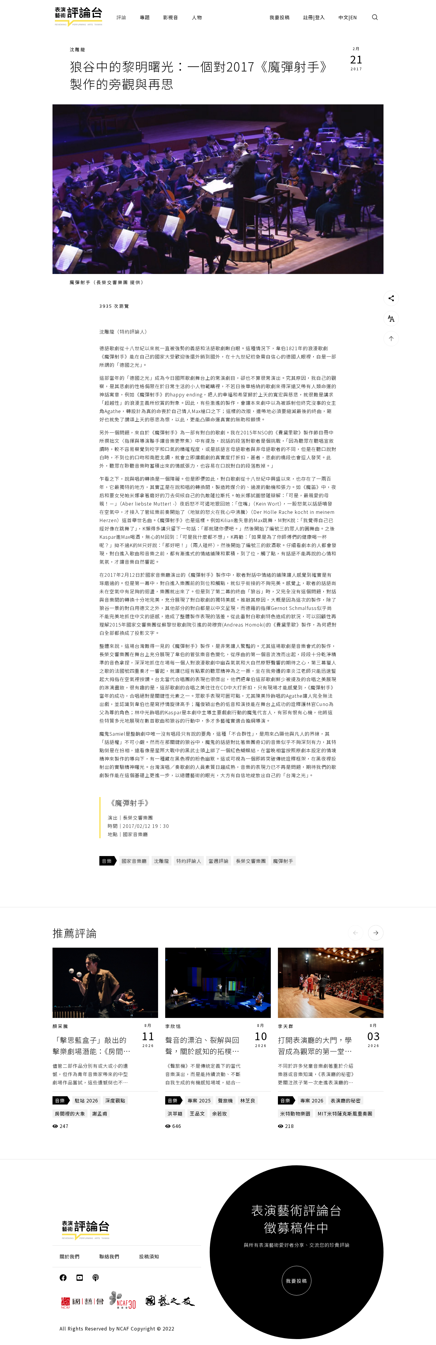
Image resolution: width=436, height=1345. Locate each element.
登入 (320, 17)
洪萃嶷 (175, 1113)
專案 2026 (312, 1100)
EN (353, 17)
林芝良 (247, 1100)
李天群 (286, 1026)
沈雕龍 (78, 49)
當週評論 (219, 860)
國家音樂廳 (134, 860)
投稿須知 (149, 1256)
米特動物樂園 (295, 1113)
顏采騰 (60, 1026)
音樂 (107, 860)
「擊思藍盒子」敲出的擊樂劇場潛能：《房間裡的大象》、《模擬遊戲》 (91, 1051)
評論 (121, 17)
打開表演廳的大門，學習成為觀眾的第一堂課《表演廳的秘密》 (315, 1051)
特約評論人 (188, 860)
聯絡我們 (109, 1256)
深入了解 (105, 982)
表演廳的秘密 (346, 1100)
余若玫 (219, 1113)
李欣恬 (173, 1026)
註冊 (308, 17)
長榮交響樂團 (251, 860)
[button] (355, 933)
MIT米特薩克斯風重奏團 (345, 1113)
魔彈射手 (283, 860)
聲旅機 (225, 1100)
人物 (197, 17)
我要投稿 (280, 17)
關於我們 (70, 1256)
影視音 (170, 17)
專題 (145, 17)
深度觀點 (115, 1100)
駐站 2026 (86, 1100)
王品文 (197, 1113)
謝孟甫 (99, 1113)
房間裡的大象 (70, 1113)
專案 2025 (199, 1100)
